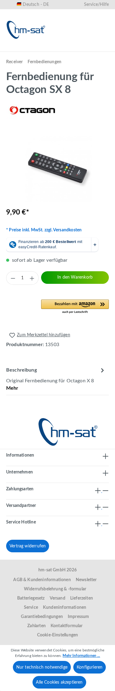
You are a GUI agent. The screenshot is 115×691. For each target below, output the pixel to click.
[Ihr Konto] (82, 48)
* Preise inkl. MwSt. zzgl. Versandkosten (44, 230)
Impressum (78, 617)
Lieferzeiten (81, 598)
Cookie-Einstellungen (57, 635)
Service (31, 607)
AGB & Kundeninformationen (42, 580)
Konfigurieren (89, 667)
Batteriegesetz (31, 598)
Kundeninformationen (64, 607)
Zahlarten (36, 626)
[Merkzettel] (63, 48)
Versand (57, 598)
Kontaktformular (67, 626)
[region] (57, 167)
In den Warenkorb (75, 277)
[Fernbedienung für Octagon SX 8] (57, 167)
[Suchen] (43, 48)
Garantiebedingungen (42, 617)
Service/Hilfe (96, 4)
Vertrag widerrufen (28, 546)
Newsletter (86, 580)
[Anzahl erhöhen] (32, 278)
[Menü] (13, 48)
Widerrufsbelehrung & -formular (55, 589)
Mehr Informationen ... (81, 656)
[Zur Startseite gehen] (26, 29)
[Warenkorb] (102, 48)
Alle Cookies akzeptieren (59, 682)
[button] (75, 306)
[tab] (56, 378)
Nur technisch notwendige (41, 667)
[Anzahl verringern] (13, 278)
